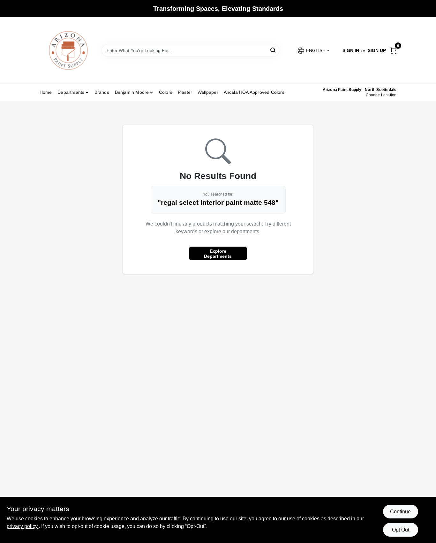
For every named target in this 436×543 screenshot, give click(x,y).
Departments (70, 92)
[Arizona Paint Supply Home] (68, 50)
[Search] (273, 50)
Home (46, 92)
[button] (312, 50)
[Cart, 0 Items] (393, 50)
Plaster (185, 92)
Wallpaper (208, 92)
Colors (165, 92)
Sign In (350, 50)
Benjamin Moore (132, 92)
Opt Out (400, 529)
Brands (101, 92)
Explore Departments (218, 254)
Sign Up (377, 50)
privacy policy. (23, 526)
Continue (400, 511)
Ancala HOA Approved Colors (254, 92)
